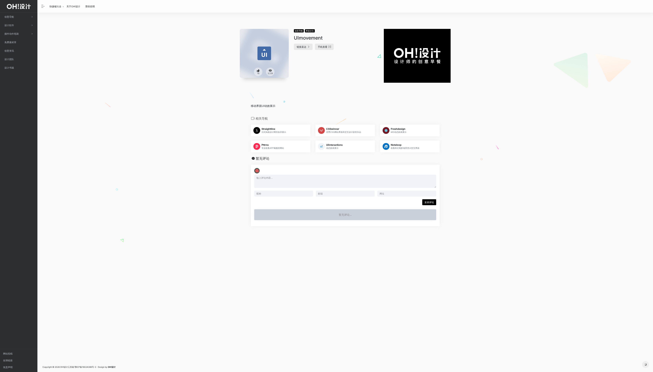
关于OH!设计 (73, 6)
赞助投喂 (90, 6)
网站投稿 (8, 353)
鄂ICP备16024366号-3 (85, 367)
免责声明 (8, 367)
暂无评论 (262, 158)
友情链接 (8, 360)
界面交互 (310, 31)
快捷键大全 (55, 6)
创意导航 (299, 31)
